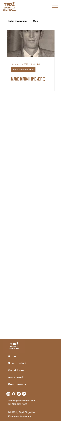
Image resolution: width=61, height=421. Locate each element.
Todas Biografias (17, 21)
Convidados (16, 370)
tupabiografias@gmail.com (21, 400)
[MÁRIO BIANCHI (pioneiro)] (30, 43)
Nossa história (17, 363)
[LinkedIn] (24, 394)
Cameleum (25, 416)
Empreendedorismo (23, 69)
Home (12, 356)
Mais (35, 21)
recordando (16, 377)
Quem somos (17, 384)
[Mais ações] (50, 64)
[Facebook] (14, 394)
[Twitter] (19, 394)
